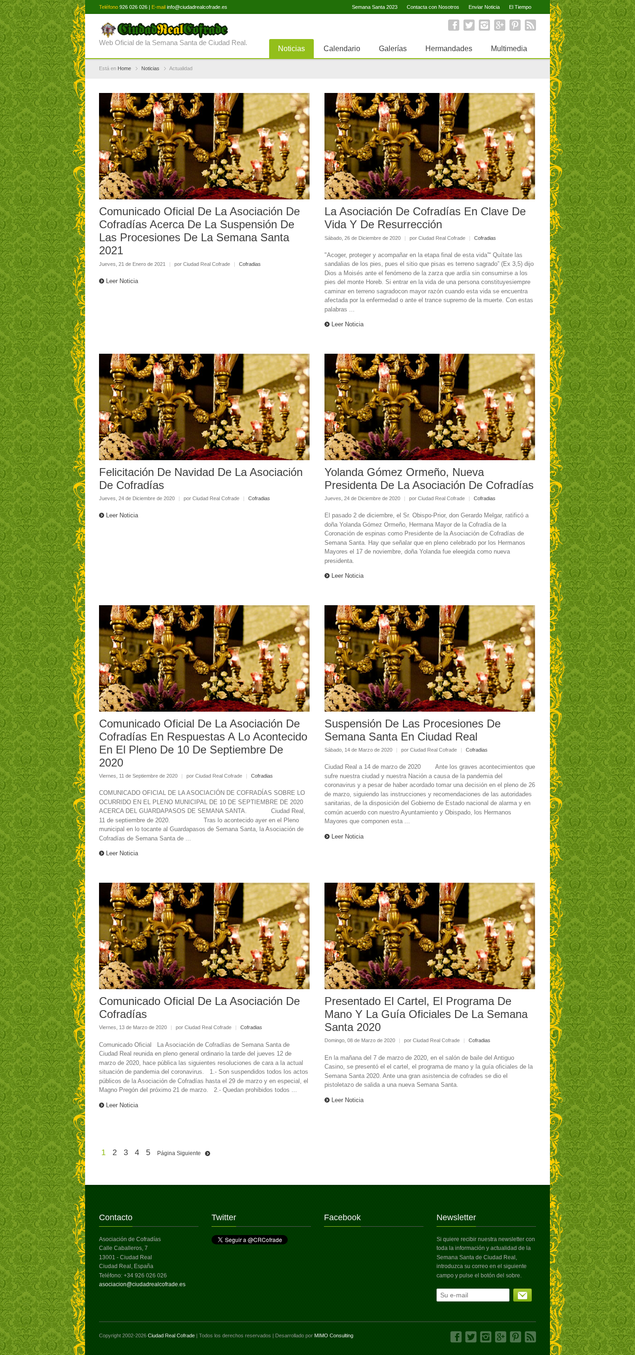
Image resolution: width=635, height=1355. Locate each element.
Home (124, 68)
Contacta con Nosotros (433, 7)
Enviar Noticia (484, 7)
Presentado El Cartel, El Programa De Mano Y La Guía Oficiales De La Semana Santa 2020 (426, 1014)
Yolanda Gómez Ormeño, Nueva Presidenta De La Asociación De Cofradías (429, 478)
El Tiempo (520, 7)
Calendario (342, 49)
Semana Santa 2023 (374, 7)
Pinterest (515, 25)
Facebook (453, 25)
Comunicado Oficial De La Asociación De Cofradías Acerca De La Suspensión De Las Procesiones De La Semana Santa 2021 (199, 231)
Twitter (469, 25)
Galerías (393, 49)
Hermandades (448, 49)
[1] (522, 1295)
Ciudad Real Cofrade (171, 1335)
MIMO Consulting (333, 1335)
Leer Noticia (122, 281)
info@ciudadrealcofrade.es (197, 7)
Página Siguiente (179, 1153)
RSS (530, 25)
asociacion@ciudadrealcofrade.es (142, 1284)
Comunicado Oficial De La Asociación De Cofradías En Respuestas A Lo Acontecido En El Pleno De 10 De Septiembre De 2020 (203, 743)
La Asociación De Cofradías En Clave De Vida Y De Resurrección (425, 218)
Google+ (499, 25)
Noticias (291, 49)
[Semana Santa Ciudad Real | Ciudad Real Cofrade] (173, 29)
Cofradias (250, 264)
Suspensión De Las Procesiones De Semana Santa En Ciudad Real (412, 730)
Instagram (484, 25)
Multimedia (509, 49)
